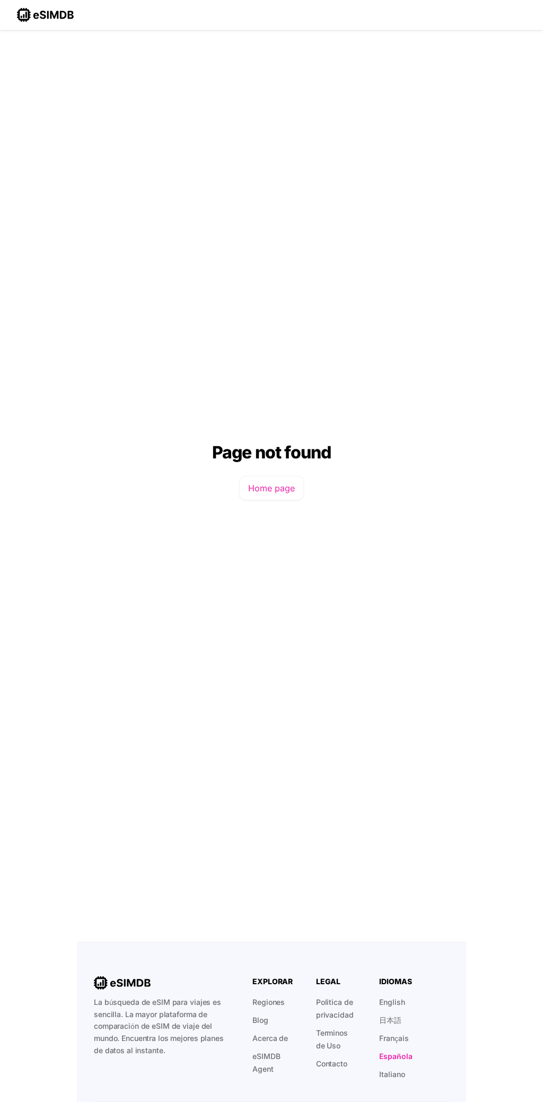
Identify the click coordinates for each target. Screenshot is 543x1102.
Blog (260, 1020)
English (392, 1001)
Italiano (392, 1074)
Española (395, 1056)
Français (393, 1038)
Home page (271, 488)
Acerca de (270, 1038)
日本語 (390, 1020)
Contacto (331, 1063)
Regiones (268, 1001)
